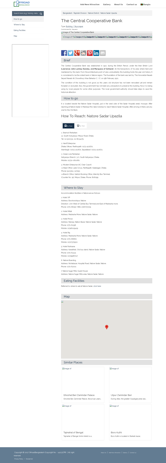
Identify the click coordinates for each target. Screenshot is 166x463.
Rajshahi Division (80, 13)
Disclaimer (29, 459)
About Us (118, 4)
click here (97, 286)
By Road (69, 126)
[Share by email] (103, 53)
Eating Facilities (20, 30)
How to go (18, 19)
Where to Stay (19, 25)
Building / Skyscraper (74, 26)
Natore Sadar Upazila (108, 13)
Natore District (93, 13)
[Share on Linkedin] (96, 53)
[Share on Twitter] (70, 53)
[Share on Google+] (77, 53)
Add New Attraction (90, 4)
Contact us (132, 4)
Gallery (107, 4)
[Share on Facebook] (64, 53)
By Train (82, 126)
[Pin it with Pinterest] (90, 53)
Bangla (146, 4)
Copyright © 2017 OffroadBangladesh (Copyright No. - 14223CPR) (40, 452)
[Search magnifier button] (41, 13)
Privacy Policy (18, 459)
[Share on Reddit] (83, 53)
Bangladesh (67, 13)
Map (15, 36)
